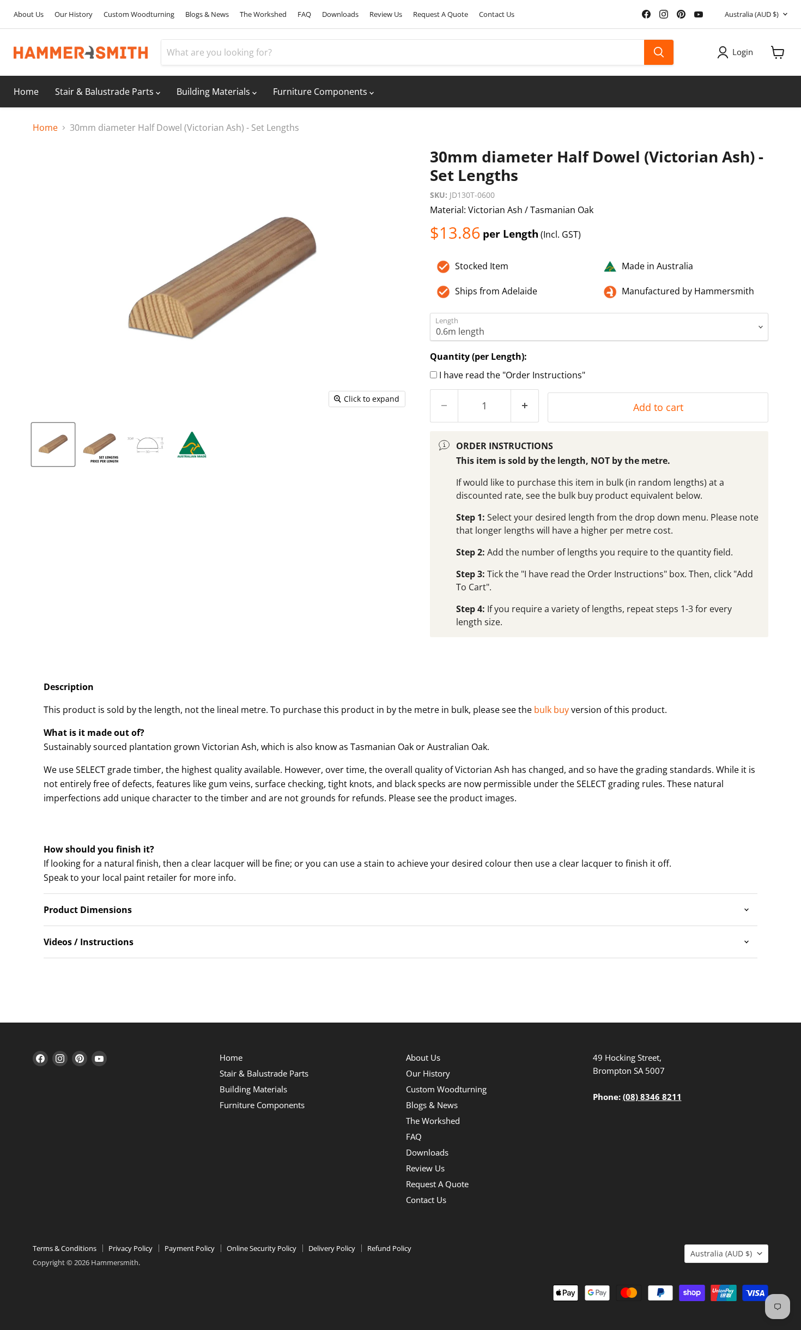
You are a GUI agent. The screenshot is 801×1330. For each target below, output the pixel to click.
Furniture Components (321, 92)
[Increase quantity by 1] (525, 405)
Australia (752, 14)
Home (26, 92)
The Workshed (263, 14)
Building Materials (214, 92)
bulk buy (551, 710)
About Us (29, 14)
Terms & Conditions (64, 1248)
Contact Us (496, 14)
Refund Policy (389, 1248)
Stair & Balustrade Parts (105, 92)
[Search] (658, 52)
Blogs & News (207, 14)
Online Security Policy (261, 1248)
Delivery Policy (331, 1248)
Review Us (385, 14)
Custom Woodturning (139, 14)
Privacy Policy (130, 1248)
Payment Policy (190, 1248)
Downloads (340, 14)
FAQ (304, 14)
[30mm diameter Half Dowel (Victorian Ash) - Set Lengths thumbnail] (53, 444)
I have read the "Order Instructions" (512, 375)
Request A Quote (440, 14)
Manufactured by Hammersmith (688, 291)
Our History (73, 14)
